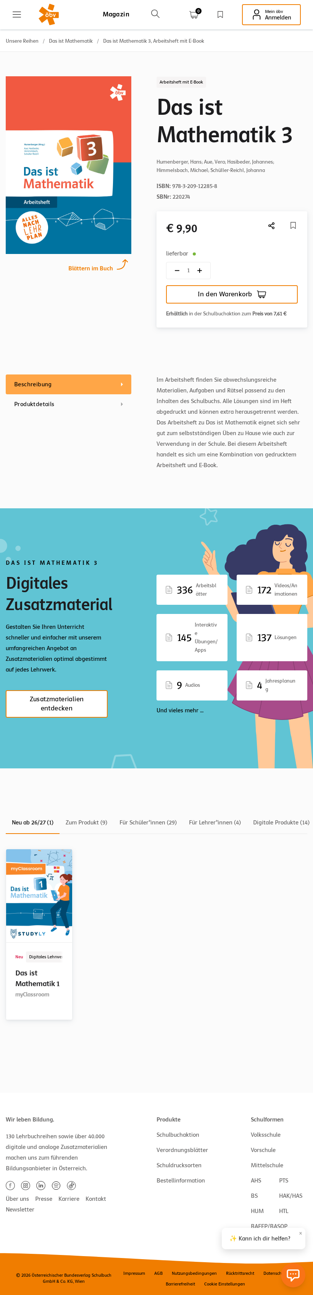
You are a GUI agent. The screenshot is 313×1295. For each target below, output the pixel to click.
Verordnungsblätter (182, 1150)
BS (254, 1195)
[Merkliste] (220, 14)
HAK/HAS (290, 1195)
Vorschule (263, 1150)
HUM (257, 1211)
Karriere (68, 1198)
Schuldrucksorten (179, 1165)
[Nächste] (271, 225)
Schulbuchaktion (177, 1134)
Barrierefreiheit (180, 1284)
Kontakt (96, 1198)
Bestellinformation (180, 1180)
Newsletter (20, 1209)
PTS (283, 1180)
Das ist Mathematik (71, 41)
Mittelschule (267, 1165)
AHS (256, 1180)
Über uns (17, 1198)
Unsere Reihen (22, 41)
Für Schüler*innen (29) (148, 822)
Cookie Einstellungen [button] (224, 1284)
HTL (283, 1211)
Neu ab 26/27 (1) (32, 822)
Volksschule (266, 1134)
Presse (43, 1198)
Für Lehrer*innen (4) (215, 822)
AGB (158, 1273)
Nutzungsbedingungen (194, 1273)
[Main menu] (16, 14)
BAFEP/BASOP (269, 1226)
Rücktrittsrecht (240, 1273)
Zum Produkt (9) (86, 822)
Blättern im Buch (90, 268)
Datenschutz (275, 1273)
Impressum (134, 1273)
